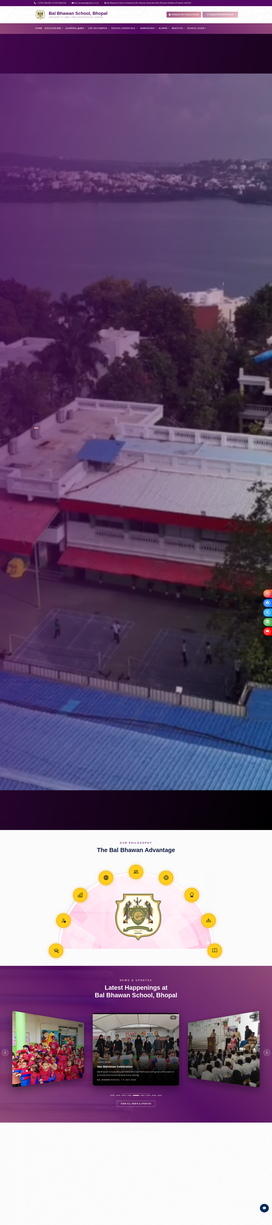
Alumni (163, 28)
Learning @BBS (74, 28)
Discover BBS (53, 28)
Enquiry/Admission (221, 14)
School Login (195, 28)
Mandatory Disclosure (185, 14)
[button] (112, 1095)
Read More (58, 1191)
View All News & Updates (136, 1103)
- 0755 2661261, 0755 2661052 (51, 3)
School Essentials (123, 28)
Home (38, 28)
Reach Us (177, 28)
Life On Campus (97, 28)
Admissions (147, 28)
